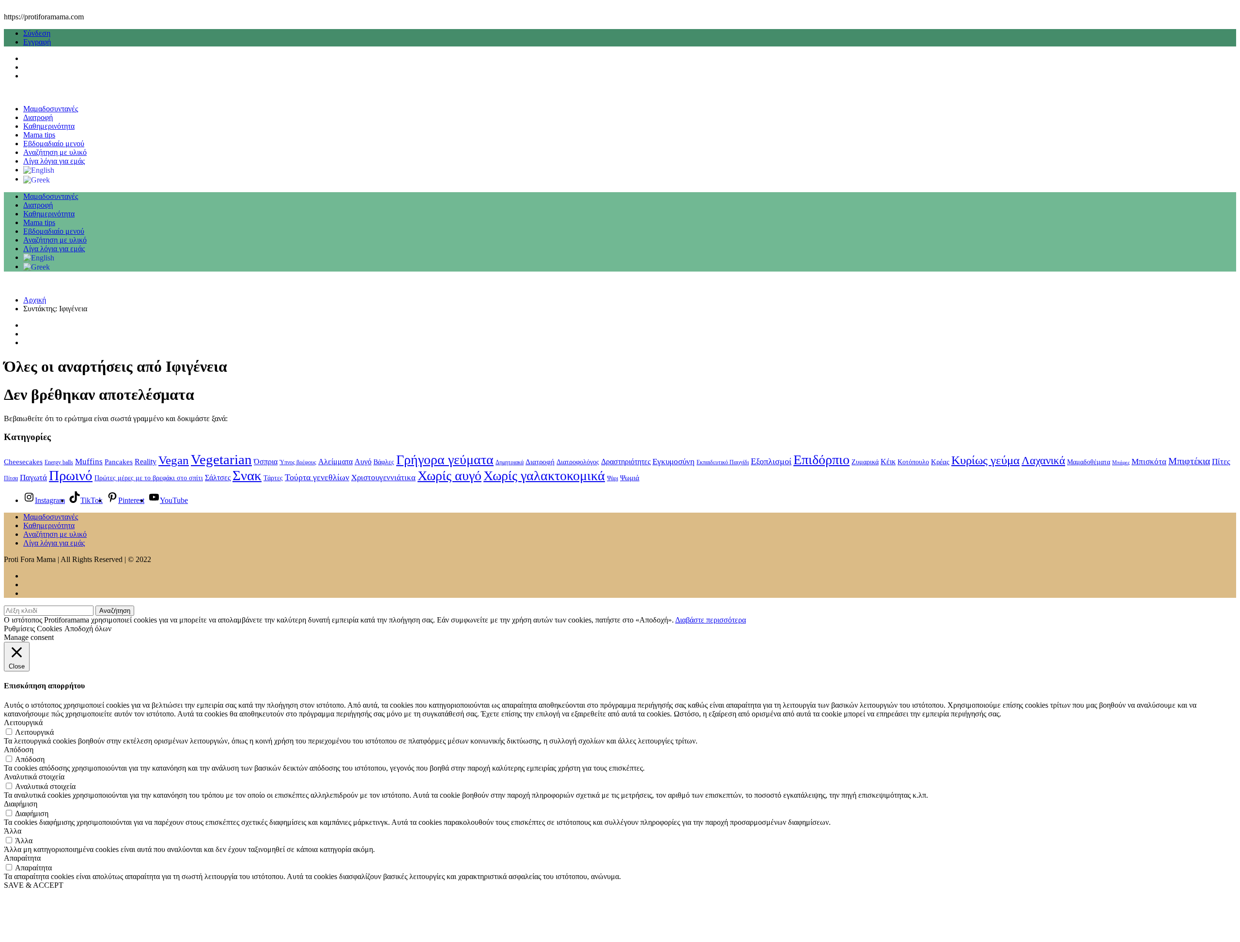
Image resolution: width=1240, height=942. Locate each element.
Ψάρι (612, 478)
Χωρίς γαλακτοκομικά (544, 475)
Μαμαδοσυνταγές (50, 109)
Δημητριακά (510, 462)
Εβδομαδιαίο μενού (53, 143)
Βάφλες (383, 462)
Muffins (89, 461)
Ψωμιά (629, 478)
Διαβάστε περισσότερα (710, 620)
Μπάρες (1121, 462)
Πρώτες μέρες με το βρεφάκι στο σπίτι (148, 478)
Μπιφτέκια (1189, 461)
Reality (145, 461)
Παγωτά (33, 477)
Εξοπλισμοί (771, 461)
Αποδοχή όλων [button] (87, 628)
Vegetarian (221, 459)
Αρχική (34, 300)
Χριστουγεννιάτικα (383, 477)
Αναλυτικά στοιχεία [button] (34, 777)
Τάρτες (273, 478)
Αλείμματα (335, 461)
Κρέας (940, 462)
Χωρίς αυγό (449, 475)
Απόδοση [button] (18, 749)
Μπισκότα (1149, 461)
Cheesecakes (23, 462)
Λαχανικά (1043, 460)
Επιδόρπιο (821, 459)
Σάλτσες (218, 477)
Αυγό (363, 461)
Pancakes (119, 462)
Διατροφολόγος (578, 462)
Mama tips (39, 135)
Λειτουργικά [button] (23, 722)
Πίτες (1221, 461)
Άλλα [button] (12, 831)
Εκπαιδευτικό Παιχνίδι (723, 462)
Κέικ (888, 461)
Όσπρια (266, 461)
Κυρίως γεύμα (985, 460)
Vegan (173, 460)
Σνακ (247, 475)
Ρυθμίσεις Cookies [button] (33, 628)
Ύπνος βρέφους (297, 462)
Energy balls (59, 462)
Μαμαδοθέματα (1088, 462)
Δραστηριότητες (626, 461)
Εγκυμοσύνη (673, 461)
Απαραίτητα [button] (22, 858)
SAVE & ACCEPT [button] (33, 885)
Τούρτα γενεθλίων (317, 477)
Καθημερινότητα (49, 126)
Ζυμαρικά (865, 462)
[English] (38, 170)
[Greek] (36, 179)
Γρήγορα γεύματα (445, 459)
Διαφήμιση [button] (20, 804)
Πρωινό (71, 475)
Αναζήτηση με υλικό (55, 152)
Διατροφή (38, 117)
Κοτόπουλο (913, 462)
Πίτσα (11, 478)
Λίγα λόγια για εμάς (54, 161)
